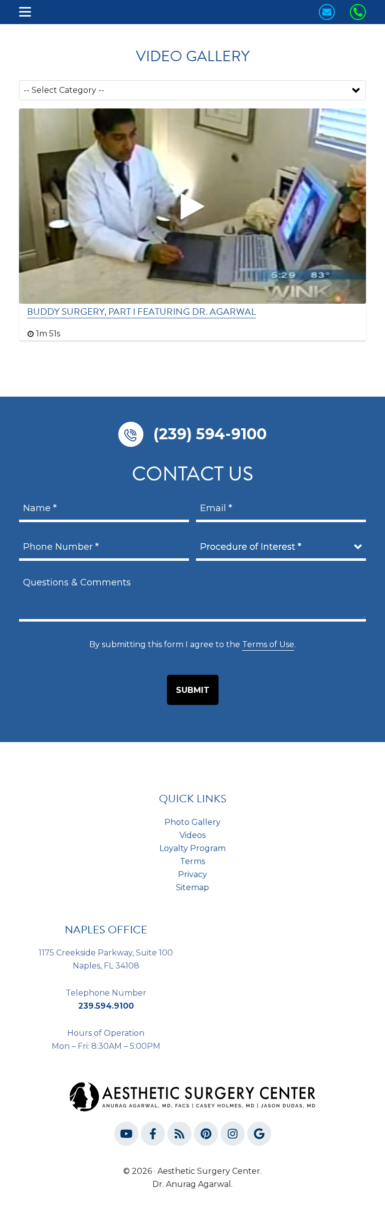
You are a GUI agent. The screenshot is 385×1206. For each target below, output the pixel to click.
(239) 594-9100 (210, 434)
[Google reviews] (259, 1136)
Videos (192, 835)
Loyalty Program (192, 848)
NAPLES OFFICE (106, 929)
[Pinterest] (206, 1136)
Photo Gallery (192, 822)
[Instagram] (233, 1136)
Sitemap (192, 887)
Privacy (192, 874)
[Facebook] (153, 1136)
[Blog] (179, 1136)
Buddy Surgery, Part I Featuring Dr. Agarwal (141, 311)
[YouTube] (126, 1136)
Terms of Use (268, 644)
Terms (192, 861)
